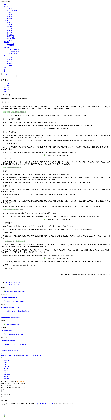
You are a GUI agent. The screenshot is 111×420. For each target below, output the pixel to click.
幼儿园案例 (10, 44)
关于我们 (9, 355)
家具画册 (9, 8)
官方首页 (3, 355)
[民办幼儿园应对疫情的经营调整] (13, 334)
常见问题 (9, 63)
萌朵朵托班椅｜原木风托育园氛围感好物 (10, 317)
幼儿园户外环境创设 (13, 10)
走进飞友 (6, 6)
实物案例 (6, 42)
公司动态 (9, 57)
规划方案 (6, 48)
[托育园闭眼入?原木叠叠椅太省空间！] (15, 291)
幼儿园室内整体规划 (13, 51)
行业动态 (9, 59)
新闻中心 (6, 55)
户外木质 (9, 28)
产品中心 (6, 20)
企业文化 (9, 12)
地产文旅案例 (11, 46)
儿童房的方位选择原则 (12, 284)
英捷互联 (38, 404)
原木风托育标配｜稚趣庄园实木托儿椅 (10, 307)
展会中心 (9, 65)
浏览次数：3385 (5, 102)
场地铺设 (9, 40)
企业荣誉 (9, 14)
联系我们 (39, 355)
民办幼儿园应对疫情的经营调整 (8, 340)
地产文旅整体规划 (12, 53)
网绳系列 (9, 32)
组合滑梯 (9, 22)
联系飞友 (6, 67)
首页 (5, 4)
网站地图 (3, 389)
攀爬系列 (9, 30)
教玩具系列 (10, 36)
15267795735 (20, 381)
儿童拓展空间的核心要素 (6, 330)
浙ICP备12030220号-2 (48, 404)
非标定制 (9, 26)
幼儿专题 (9, 61)
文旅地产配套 (11, 38)
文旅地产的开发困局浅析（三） (15, 282)
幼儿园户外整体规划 (13, 49)
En (4, 71)
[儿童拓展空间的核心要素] (12, 324)
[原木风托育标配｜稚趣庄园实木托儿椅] (15, 301)
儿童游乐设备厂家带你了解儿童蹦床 (9, 350)
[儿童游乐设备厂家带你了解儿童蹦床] (15, 344)
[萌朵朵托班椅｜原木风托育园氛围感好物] (16, 311)
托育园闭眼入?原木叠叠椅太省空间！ (9, 297)
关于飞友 (9, 18)
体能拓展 (9, 24)
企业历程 (9, 16)
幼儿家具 (9, 34)
